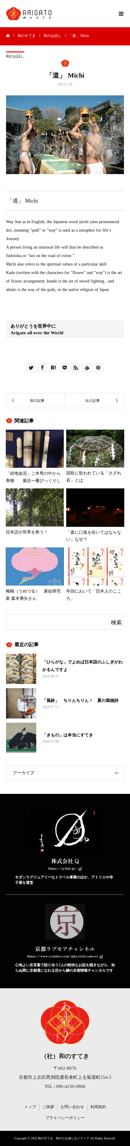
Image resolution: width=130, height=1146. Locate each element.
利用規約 (98, 1107)
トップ (30, 1107)
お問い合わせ (72, 1107)
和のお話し (15, 56)
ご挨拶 (48, 1107)
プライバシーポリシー (65, 1117)
